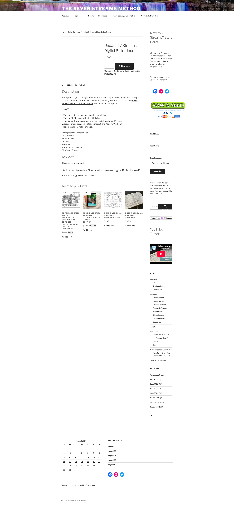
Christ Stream (158, 315)
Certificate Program (161, 334)
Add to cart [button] (67, 237)
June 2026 (154, 384)
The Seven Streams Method (101, 8)
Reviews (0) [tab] (79, 85)
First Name (154, 134)
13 (88, 457)
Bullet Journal (110, 74)
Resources (102, 16)
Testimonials (158, 286)
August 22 (112, 451)
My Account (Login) (160, 338)
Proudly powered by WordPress (73, 500)
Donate (91, 16)
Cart (154, 345)
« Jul (69, 474)
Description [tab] (67, 85)
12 (82, 457)
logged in (77, 175)
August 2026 (155, 375)
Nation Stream (158, 301)
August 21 (112, 455)
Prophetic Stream (160, 308)
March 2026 (155, 398)
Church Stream (159, 318)
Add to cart (124, 66)
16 (64, 461)
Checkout (157, 341)
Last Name (154, 146)
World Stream (158, 298)
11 (76, 457)
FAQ (154, 283)
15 (99, 457)
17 (70, 461)
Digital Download (74, 32)
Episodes (78, 16)
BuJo (137, 71)
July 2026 (154, 379)
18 (76, 461)
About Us (65, 16)
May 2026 (154, 389)
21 (94, 461)
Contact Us (157, 290)
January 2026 (155, 407)
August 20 (112, 460)
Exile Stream (158, 311)
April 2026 (154, 393)
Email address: (156, 158)
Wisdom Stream (159, 305)
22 (99, 461)
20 (88, 461)
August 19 (112, 465)
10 (70, 457)
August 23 (112, 446)
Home (64, 32)
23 (64, 466)
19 (82, 461)
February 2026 (155, 402)
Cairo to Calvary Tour (149, 16)
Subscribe (157, 322)
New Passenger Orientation (124, 16)
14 (94, 457)
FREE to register (88, 485)
